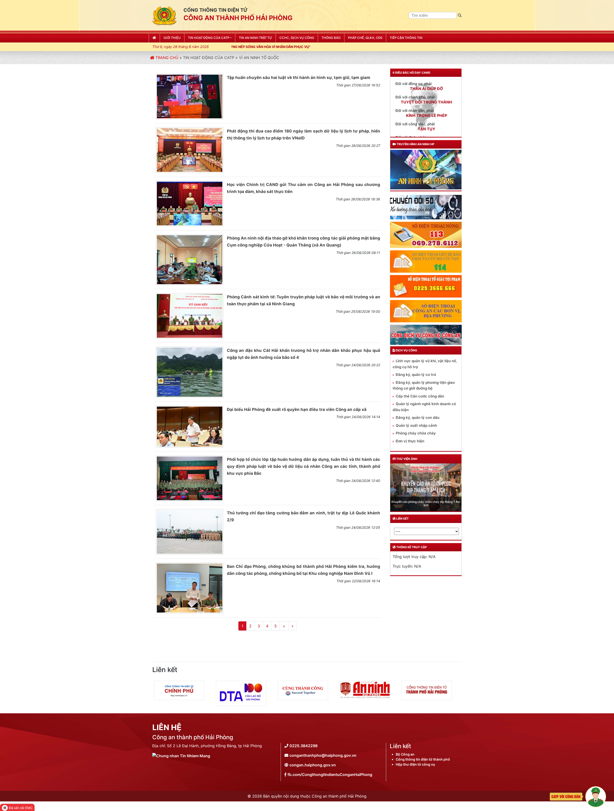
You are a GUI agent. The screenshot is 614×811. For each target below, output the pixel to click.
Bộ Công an (405, 754)
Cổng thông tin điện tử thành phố (423, 759)
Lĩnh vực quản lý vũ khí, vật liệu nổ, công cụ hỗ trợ (425, 364)
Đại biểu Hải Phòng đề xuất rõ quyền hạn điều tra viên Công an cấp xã (296, 409)
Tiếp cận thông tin (406, 38)
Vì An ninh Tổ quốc (259, 57)
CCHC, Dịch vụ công (296, 38)
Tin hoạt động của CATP (208, 57)
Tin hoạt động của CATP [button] (208, 38)
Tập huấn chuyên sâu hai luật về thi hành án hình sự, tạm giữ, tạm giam (298, 77)
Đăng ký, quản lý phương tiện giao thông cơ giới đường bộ (424, 385)
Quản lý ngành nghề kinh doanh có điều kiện (424, 407)
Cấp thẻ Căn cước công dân (420, 396)
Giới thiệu (172, 38)
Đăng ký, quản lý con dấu (417, 417)
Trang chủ (166, 57)
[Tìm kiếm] (460, 15)
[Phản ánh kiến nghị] (578, 796)
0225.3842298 (303, 745)
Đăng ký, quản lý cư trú (416, 374)
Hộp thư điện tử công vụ (415, 764)
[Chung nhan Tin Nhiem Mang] (181, 755)
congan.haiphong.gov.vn (312, 765)
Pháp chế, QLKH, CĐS (365, 38)
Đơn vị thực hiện (410, 441)
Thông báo (331, 38)
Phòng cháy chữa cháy (416, 433)
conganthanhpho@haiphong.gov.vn (322, 755)
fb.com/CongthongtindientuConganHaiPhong (330, 774)
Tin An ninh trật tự (255, 38)
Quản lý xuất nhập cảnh (416, 425)
